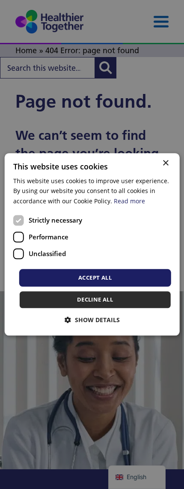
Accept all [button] (95, 277)
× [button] (165, 163)
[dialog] (92, 244)
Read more (129, 201)
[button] (92, 320)
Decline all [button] (95, 300)
